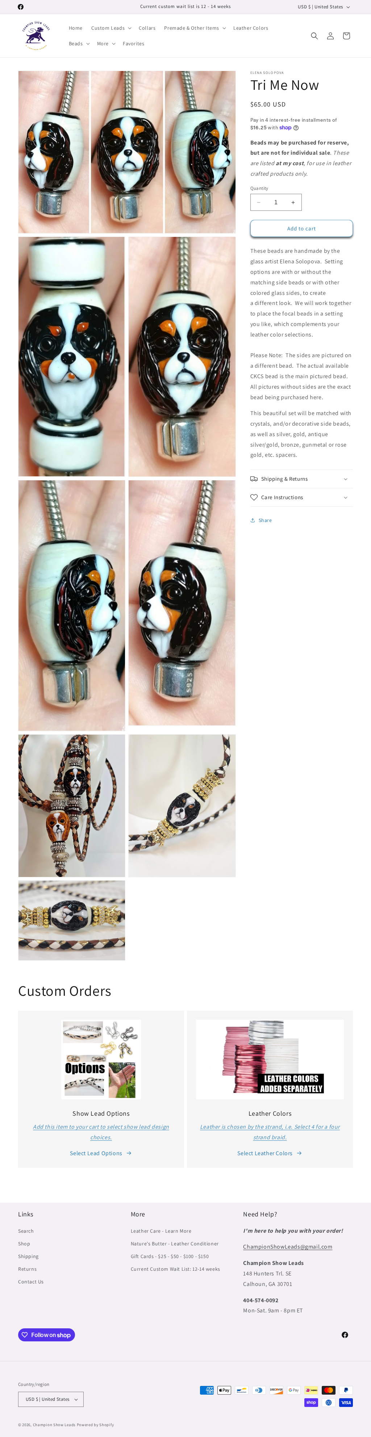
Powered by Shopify (95, 1424)
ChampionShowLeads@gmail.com (287, 1246)
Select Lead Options (96, 1153)
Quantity (259, 188)
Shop (24, 1243)
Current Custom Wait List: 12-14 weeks (175, 1269)
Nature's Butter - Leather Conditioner (175, 1243)
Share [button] (265, 520)
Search (26, 1231)
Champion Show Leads (54, 1424)
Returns (27, 1269)
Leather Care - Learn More (161, 1231)
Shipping (28, 1256)
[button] (110, 27)
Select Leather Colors (265, 1153)
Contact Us (31, 1281)
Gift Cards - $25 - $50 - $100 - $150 (170, 1256)
